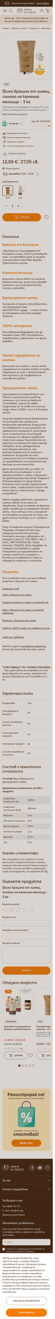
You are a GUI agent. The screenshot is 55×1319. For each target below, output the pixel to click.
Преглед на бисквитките (26, 1300)
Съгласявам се (26, 1312)
